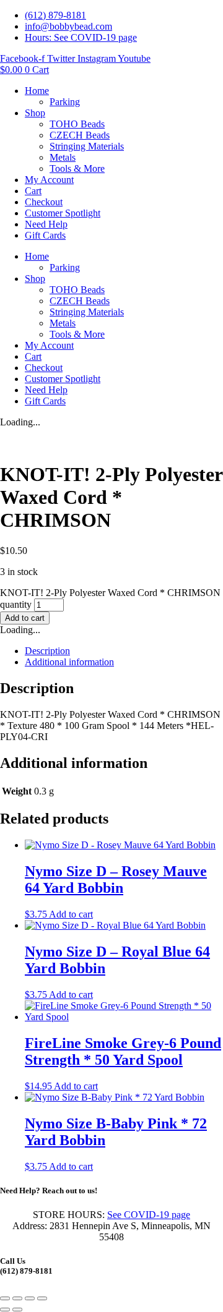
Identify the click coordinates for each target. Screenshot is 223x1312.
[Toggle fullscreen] (17, 1298)
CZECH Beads (80, 135)
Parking (65, 101)
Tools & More (77, 168)
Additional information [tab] (69, 662)
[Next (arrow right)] (17, 1309)
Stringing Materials (87, 146)
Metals (63, 157)
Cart (33, 190)
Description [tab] (47, 650)
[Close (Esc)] (42, 1298)
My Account (49, 179)
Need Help (46, 224)
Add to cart (25, 618)
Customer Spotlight (62, 213)
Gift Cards (45, 235)
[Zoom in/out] (5, 1298)
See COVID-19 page (148, 1214)
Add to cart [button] (71, 914)
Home (37, 90)
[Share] (30, 1298)
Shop (35, 113)
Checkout (44, 202)
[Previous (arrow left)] (5, 1309)
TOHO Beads (77, 124)
